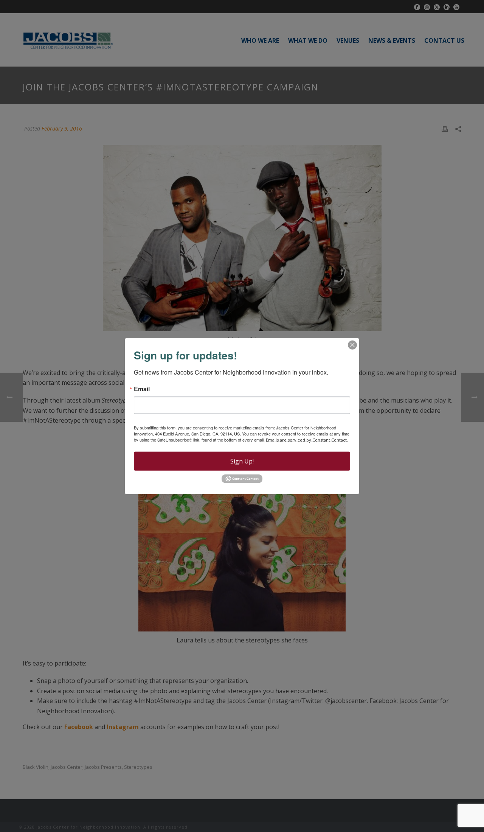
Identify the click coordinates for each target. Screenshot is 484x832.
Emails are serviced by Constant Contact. (307, 439)
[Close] (352, 344)
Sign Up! (242, 461)
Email (142, 389)
